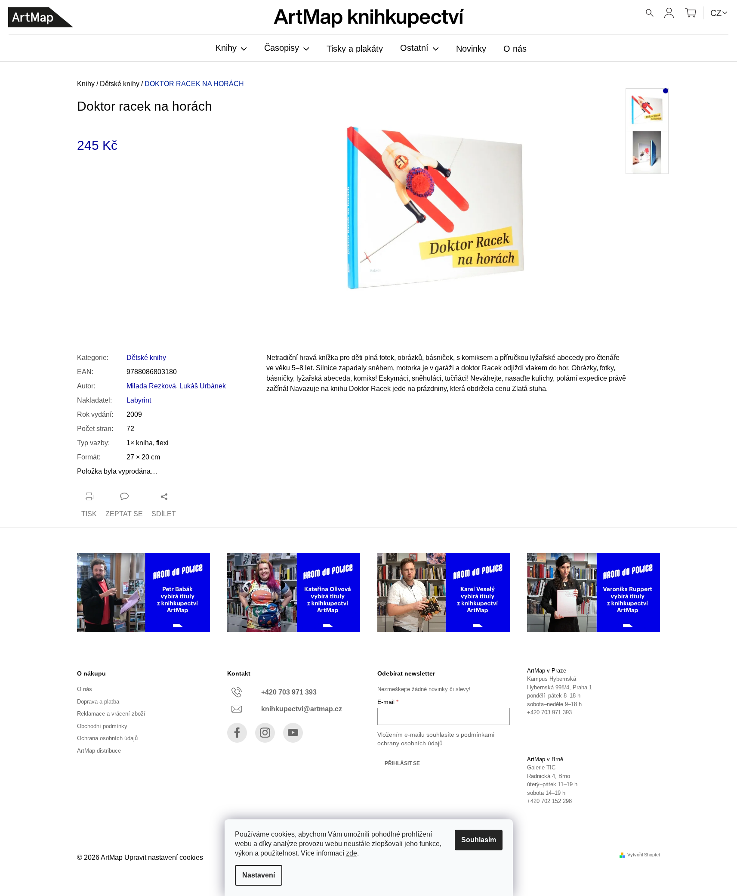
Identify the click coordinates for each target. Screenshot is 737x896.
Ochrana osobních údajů (107, 738)
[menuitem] (231, 48)
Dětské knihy (146, 357)
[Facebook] (237, 733)
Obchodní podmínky (102, 726)
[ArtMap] (40, 17)
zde (351, 853)
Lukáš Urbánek (202, 386)
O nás (84, 689)
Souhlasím (478, 839)
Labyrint (138, 400)
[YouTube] (293, 733)
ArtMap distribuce (99, 750)
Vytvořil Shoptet (643, 855)
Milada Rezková (151, 386)
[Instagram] (265, 733)
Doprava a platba (98, 701)
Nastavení (258, 875)
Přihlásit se (402, 763)
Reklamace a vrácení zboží (111, 713)
